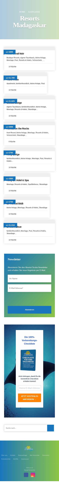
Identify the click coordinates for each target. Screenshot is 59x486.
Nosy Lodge (13, 154)
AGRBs (15, 459)
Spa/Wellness (33, 184)
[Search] (50, 428)
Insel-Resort (11, 133)
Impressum (25, 459)
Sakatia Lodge (14, 102)
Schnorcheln (37, 60)
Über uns (4, 455)
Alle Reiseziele (34, 455)
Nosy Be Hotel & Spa (18, 180)
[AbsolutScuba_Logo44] (29, 448)
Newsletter (45, 455)
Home (22, 12)
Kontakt (12, 455)
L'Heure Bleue (14, 226)
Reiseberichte (5, 459)
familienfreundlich (22, 83)
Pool (16, 60)
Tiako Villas (13, 79)
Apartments (11, 83)
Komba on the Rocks (18, 128)
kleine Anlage (40, 58)
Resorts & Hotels (25, 60)
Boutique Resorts (13, 58)
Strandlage (32, 109)
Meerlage (10, 60)
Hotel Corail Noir (15, 53)
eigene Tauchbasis (27, 58)
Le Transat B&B (15, 203)
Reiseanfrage (22, 455)
